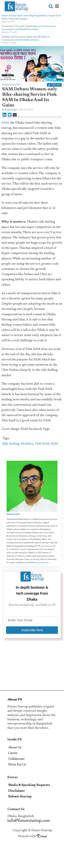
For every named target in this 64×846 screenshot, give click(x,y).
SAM (5, 122)
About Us (14, 747)
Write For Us (17, 764)
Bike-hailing (10, 444)
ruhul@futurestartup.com (37, 563)
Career (13, 753)
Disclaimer (16, 791)
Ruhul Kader (11, 110)
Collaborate (16, 759)
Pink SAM (42, 444)
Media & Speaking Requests (29, 785)
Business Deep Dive (11, 85)
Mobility (27, 444)
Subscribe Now (32, 630)
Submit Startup (20, 796)
